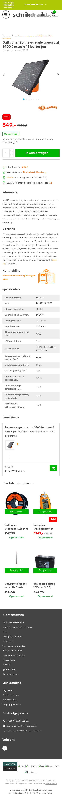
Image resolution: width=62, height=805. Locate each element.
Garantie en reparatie (12, 650)
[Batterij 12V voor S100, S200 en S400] (45, 562)
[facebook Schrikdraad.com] (4, 748)
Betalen (6, 632)
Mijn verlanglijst (9, 700)
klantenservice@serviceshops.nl (21, 726)
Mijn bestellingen (10, 695)
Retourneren (8, 641)
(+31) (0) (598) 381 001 (17, 721)
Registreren (7, 690)
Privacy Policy (8, 660)
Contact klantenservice (13, 622)
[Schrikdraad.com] (8, 4)
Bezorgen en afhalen (12, 636)
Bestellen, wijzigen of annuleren (17, 627)
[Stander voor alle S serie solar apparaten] (10, 456)
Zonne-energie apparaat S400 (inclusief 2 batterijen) (26, 37)
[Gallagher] (48, 108)
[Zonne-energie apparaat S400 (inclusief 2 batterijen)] (11, 445)
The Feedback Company (36, 790)
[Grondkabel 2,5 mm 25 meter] (17, 503)
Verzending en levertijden (14, 646)
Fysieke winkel (9, 669)
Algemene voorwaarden (13, 655)
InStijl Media (51, 783)
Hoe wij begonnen (10, 674)
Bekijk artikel (16, 512)
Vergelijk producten (11, 704)
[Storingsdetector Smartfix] (45, 503)
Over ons (6, 665)
